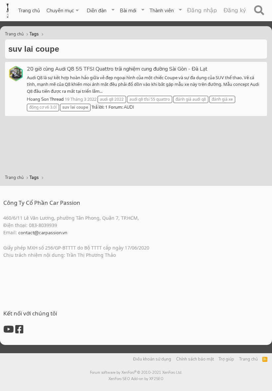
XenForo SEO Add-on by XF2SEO (136, 378)
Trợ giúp (226, 359)
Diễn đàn (96, 10)
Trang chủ (29, 10)
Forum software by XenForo (136, 372)
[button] (63, 10)
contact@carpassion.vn (42, 233)
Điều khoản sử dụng (152, 359)
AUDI (129, 107)
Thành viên (162, 10)
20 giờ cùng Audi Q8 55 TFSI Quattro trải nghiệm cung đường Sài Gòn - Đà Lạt (117, 69)
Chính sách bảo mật (195, 359)
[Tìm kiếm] (259, 10)
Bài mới (128, 10)
